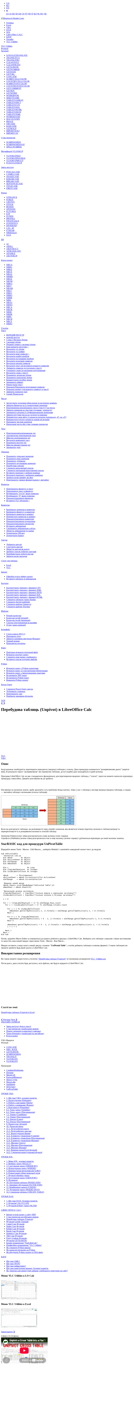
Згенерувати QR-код (15, 533)
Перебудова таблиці (15, 466)
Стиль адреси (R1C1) (15, 634)
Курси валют (7, 260)
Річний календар (13, 615)
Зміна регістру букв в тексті (18, 1026)
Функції (4, 48)
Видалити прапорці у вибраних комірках (24, 475)
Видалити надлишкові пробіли (20, 359)
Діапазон (5, 452)
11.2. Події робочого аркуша (18, 1131)
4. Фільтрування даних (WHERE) (21, 1168)
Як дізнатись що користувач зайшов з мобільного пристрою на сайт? (37, 1271)
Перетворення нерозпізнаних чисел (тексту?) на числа (30, 408)
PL (38, 14)
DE (13, 14)
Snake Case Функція (15, 1226)
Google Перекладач (14, 394)
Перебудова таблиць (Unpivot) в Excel (18, 1012)
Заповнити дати (13, 447)
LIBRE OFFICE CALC (11, 1210)
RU (7, 5)
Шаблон (4, 611)
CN (23, 14)
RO (41, 14)
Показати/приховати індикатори (20, 521)
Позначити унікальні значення (19, 456)
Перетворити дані (14, 694)
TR (45, 14)
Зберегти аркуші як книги (17, 549)
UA (7, 3)
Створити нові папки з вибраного (21, 657)
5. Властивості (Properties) (17, 1107)
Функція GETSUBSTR (16, 1240)
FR (29, 14)
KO (35, 14)
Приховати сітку (13, 636)
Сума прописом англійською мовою (22, 1217)
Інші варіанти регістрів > (17, 347)
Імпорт (4, 572)
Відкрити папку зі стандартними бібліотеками (27, 671)
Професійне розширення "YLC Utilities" (24, 1245)
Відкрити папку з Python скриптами (22, 668)
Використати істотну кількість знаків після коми (27, 419)
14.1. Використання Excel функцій (21, 1150)
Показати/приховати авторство (20, 524)
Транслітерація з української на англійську (25, 1033)
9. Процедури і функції (16, 1124)
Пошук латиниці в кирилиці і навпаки (23, 1031)
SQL (8, 32)
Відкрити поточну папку (17, 655)
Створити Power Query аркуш (19, 689)
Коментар (5, 505)
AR (19, 14)
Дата (3, 429)
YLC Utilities (12, 42)
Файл (3, 648)
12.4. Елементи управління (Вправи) (22, 1140)
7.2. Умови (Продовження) (18, 1117)
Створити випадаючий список (20, 468)
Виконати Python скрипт (17, 680)
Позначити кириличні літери (19, 377)
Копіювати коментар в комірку (20, 514)
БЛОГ (9, 37)
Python (4, 664)
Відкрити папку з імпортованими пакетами (25, 673)
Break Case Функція (15, 1231)
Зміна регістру (7, 167)
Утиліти (4, 328)
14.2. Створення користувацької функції (24, 1152)
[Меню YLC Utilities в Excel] (19, 1327)
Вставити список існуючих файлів (21, 659)
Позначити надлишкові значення (20, 463)
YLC (8, 567)
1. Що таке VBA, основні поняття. (21, 1098)
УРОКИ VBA (7, 1093)
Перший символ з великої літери (20, 344)
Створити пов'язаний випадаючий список (25, 470)
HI (16, 14)
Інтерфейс (5, 629)
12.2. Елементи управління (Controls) (22, 1136)
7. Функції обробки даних (17, 1175)
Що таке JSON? (13, 1264)
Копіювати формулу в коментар (20, 512)
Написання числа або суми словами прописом (27, 424)
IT (32, 14)
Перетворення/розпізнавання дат (21, 433)
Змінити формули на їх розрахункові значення (26, 405)
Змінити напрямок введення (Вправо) (23, 639)
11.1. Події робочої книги (17, 1129)
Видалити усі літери (15, 349)
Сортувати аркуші (14, 547)
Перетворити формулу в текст (19, 489)
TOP (3, 700)
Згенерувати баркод (15, 535)
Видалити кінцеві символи (18, 363)
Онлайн (9, 39)
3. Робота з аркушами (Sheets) (19, 1103)
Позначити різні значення (17, 459)
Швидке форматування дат (18, 445)
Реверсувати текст (14, 385)
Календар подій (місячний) (18, 620)
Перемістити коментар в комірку (20, 517)
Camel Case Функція (15, 1224)
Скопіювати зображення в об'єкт (20, 528)
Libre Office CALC (14, 34)
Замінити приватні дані (16, 392)
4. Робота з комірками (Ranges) (20, 1105)
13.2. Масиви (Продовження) (19, 1145)
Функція (17, 1222)
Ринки (4, 193)
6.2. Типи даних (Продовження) (20, 1112)
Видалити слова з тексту (17, 373)
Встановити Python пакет (17, 678)
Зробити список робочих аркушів (21, 551)
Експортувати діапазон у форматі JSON (24, 592)
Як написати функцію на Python (20, 1250)
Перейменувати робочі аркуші (19, 554)
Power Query (6, 684)
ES (7, 14)
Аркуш (4, 540)
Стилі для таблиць (9, 561)
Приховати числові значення (19, 422)
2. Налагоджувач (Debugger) (18, 1100)
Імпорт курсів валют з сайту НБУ (21, 1214)
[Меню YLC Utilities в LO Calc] (19, 1299)
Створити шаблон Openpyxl (18, 604)
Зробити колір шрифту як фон (19, 477)
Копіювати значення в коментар (20, 509)
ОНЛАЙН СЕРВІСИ (10, 1022)
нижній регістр (13, 337)
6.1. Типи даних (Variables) (18, 1110)
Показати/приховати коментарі (20, 519)
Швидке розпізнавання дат (18, 438)
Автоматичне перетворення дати (21, 435)
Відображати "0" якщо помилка (20, 496)
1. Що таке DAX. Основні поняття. (22, 1201)
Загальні (5, 51)
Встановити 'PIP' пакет (16, 675)
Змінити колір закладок (16, 556)
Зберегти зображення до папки (20, 531)
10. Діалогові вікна (14, 1126)
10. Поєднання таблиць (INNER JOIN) (23, 1182)
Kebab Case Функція (15, 1229)
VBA (8, 27)
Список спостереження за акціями (21, 623)
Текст (3, 330)
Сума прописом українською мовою (22, 1029)
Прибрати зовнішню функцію (19, 696)
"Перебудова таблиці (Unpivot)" (52, 959)
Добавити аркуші (14, 544)
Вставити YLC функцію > (18, 501)
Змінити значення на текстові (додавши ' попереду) (29, 410)
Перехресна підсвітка (15, 643)
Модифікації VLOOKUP (12, 151)
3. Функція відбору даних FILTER (21, 1206)
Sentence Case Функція (16, 1233)
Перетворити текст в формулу (19, 491)
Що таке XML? (13, 1261)
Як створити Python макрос (18, 1248)
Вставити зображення (16, 526)
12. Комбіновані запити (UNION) (21, 1187)
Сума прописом (8, 138)
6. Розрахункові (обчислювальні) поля (23, 1173)
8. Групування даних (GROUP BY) (21, 1178)
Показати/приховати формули (19, 498)
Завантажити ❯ (8, 1332)
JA (10, 14)
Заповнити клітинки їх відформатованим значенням (29, 412)
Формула (5, 484)
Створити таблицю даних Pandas (21, 599)
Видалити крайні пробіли (17, 356)
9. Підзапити (12, 1180)
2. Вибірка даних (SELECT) (18, 1164)
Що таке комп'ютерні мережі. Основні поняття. (27, 1268)
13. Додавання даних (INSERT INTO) (23, 1190)
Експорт (5, 583)
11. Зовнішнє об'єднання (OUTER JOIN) (24, 1185)
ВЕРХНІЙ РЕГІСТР (15, 335)
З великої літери (13, 342)
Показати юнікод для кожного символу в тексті (27, 389)
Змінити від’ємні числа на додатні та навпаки (26, 415)
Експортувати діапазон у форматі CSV (23, 588)
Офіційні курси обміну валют (19, 576)
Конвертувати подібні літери (19, 380)
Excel (8, 25)
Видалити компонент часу (18, 440)
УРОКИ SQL (7, 1157)
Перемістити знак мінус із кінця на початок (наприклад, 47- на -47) (36, 417)
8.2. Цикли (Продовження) (18, 1122)
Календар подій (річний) (17, 618)
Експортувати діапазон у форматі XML (23, 590)
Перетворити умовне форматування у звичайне (27, 480)
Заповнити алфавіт (14, 382)
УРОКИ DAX (7, 1196)
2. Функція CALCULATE (17, 1203)
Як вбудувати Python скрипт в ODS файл (24, 1252)
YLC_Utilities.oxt (98, 959)
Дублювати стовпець (15, 691)
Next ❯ (14, 1019)
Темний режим (13, 641)
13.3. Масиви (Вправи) (16, 1148)
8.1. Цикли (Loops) (14, 1119)
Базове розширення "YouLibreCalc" (22, 1243)
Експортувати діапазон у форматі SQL (23, 595)
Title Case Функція (14, 1236)
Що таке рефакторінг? (16, 1266)
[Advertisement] (20, 734)
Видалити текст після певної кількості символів (27, 366)
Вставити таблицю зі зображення (21, 579)
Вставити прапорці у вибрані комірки (23, 473)
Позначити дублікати (15, 461)
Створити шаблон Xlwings (18, 607)
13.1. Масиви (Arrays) (16, 1143)
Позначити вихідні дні (16, 443)
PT (26, 14)
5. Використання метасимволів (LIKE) (23, 1171)
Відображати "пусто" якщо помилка (22, 493)
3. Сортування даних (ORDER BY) (22, 1166)
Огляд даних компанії (16, 625)
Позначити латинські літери (18, 375)
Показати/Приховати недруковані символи (25, 387)
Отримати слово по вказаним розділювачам (25, 370)
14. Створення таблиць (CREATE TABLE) (25, 1192)
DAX (8, 30)
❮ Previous (5, 1019)
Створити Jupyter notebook (18, 602)
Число (4, 398)
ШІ (2, 239)
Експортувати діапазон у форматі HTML (24, 597)
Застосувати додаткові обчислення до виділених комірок (31, 403)
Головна (10, 23)
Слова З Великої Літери (16, 340)
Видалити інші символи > (17, 354)
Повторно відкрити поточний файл (22, 652)
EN (7, 8)
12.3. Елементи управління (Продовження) (25, 1138)
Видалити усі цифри (15, 351)
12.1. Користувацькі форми (18, 1133)
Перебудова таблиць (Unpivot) (19, 1219)
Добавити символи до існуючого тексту (24, 368)
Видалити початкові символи (19, 361)
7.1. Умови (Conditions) (16, 1114)
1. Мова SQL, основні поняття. (20, 1161)
